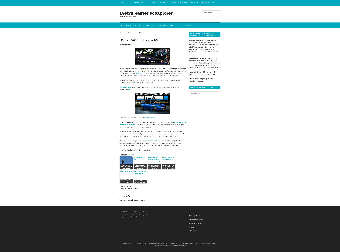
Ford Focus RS (140, 73)
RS (137, 188)
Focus (128, 188)
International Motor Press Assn (198, 61)
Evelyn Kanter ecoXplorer (146, 13)
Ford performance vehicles (150, 141)
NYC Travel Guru (193, 231)
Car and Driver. (150, 118)
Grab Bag (128, 186)
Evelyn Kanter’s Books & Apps (197, 219)
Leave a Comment (125, 44)
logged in (130, 200)
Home (121, 33)
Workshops (192, 227)
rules (128, 89)
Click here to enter (125, 87)
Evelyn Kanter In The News (196, 223)
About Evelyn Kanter (194, 215)
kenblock (133, 188)
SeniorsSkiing (213, 72)
